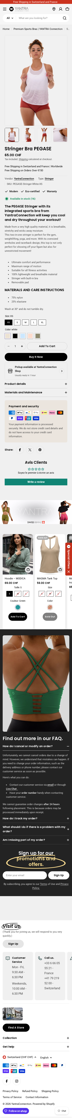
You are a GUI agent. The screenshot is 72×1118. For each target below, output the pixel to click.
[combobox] (36, 18)
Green (18, 607)
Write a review (36, 482)
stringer (49, 178)
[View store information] (61, 371)
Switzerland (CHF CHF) (20, 1057)
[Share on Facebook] (20, 450)
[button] (68, 559)
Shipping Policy (50, 1091)
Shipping (23, 159)
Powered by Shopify (44, 1103)
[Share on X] (30, 450)
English (44, 1057)
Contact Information (37, 1097)
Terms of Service (12, 1097)
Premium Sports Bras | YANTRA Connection (38, 29)
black (15, 336)
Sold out (50, 616)
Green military (38, 336)
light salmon (30, 336)
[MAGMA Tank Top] (50, 554)
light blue (23, 336)
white (8, 336)
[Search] (65, 18)
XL (42, 322)
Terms (43, 884)
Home (6, 29)
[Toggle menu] (5, 9)
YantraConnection (24, 178)
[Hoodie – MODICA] (18, 554)
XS (8, 322)
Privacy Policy (10, 1091)
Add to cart (18, 616)
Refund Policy (30, 1091)
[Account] (61, 9)
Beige (50, 607)
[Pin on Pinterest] (40, 450)
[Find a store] (54, 9)
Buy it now (36, 357)
